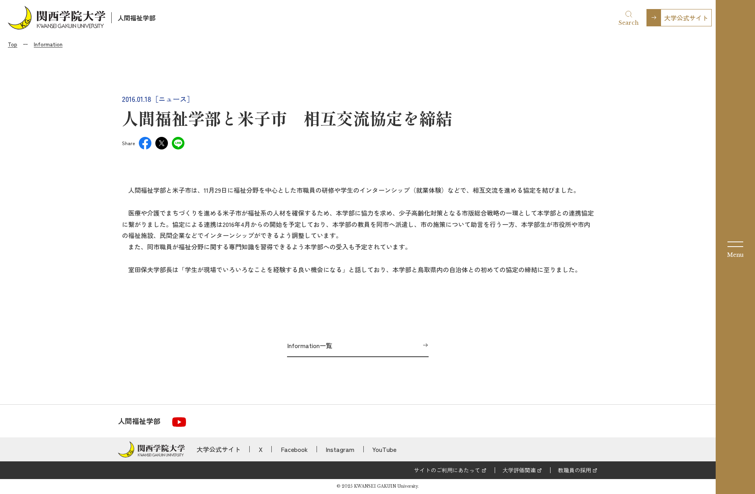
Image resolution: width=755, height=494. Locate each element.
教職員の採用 (574, 470)
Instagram (340, 449)
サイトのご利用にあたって (447, 470)
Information (48, 44)
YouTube (384, 449)
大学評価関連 (519, 470)
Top (12, 44)
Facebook (294, 449)
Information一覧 (309, 345)
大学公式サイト (686, 17)
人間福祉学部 (136, 17)
